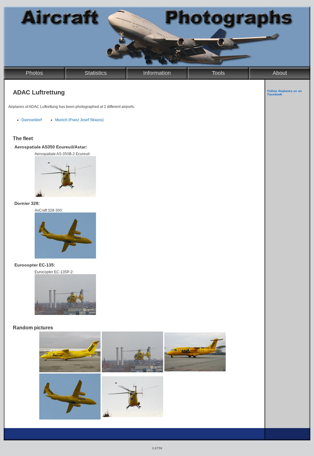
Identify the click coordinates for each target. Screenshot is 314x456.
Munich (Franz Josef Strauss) (79, 120)
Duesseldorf (31, 120)
